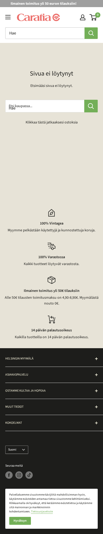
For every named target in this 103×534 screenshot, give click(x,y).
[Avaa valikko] (8, 17)
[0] (93, 17)
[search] (45, 33)
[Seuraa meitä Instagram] (19, 475)
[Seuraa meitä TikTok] (29, 475)
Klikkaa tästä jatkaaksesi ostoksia (52, 122)
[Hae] (91, 33)
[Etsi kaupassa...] (91, 106)
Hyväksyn (20, 520)
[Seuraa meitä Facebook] (9, 475)
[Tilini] (82, 17)
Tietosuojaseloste (42, 511)
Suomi (12, 449)
